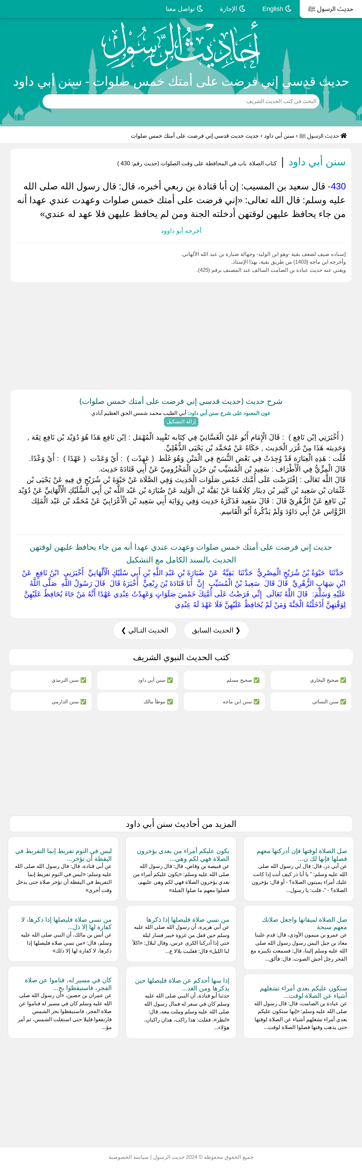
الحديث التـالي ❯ (144, 630)
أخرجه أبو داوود (181, 230)
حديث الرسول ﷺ (331, 8)
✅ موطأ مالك (158, 701)
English (273, 8)
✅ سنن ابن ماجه (241, 701)
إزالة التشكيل (181, 421)
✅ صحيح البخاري (328, 679)
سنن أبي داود (279, 136)
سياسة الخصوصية (129, 1157)
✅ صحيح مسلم (243, 679)
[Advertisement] (181, 334)
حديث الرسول (168, 1157)
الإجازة (229, 8)
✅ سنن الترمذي (69, 679)
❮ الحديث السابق (216, 630)
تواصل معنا (181, 8)
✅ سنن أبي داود (155, 679)
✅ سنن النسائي (329, 701)
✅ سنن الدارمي (69, 701)
